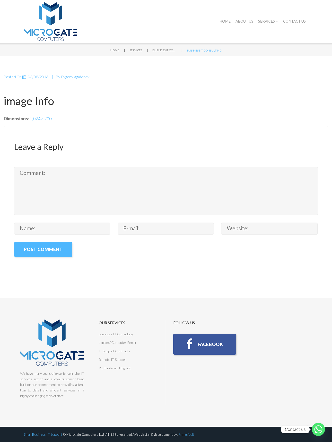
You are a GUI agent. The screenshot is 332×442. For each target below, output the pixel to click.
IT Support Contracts (114, 351)
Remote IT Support (113, 359)
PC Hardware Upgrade (115, 368)
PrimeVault (186, 434)
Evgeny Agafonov (75, 76)
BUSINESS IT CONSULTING (164, 50)
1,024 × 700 (41, 118)
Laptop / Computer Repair (118, 342)
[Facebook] (204, 344)
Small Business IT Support (43, 434)
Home (225, 21)
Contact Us (294, 21)
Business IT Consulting (116, 334)
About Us (244, 21)
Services (136, 50)
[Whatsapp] (318, 429)
